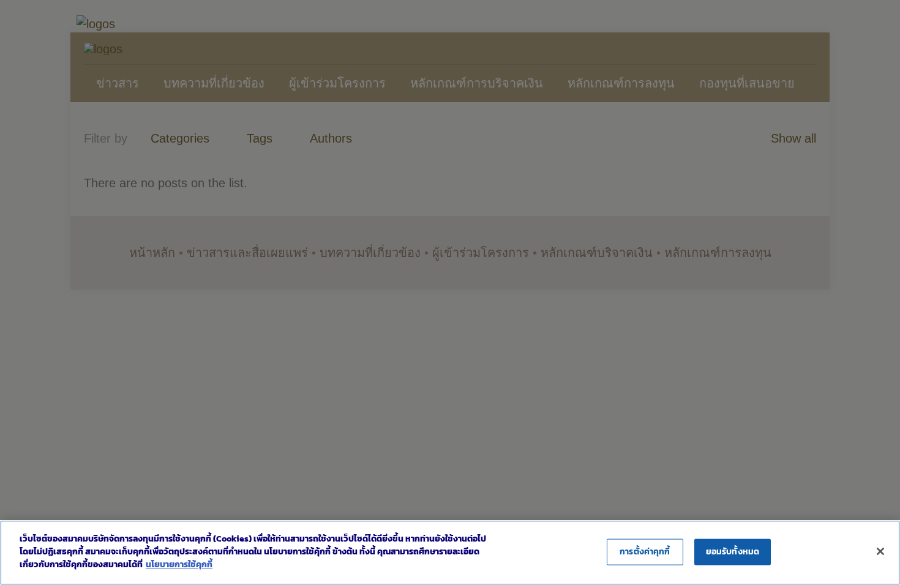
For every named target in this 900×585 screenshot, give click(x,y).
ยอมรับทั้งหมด (732, 551)
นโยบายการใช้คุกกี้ (179, 564)
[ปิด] (880, 551)
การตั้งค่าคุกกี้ (645, 551)
